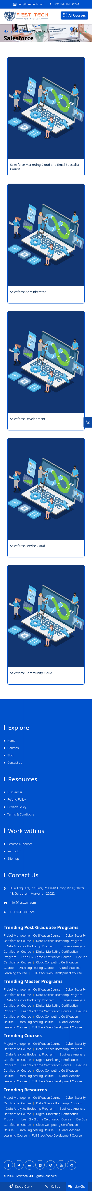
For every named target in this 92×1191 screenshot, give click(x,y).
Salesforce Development (27, 419)
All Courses (77, 15)
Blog (10, 755)
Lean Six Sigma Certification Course (46, 1119)
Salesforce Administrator (28, 292)
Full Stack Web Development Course (57, 1081)
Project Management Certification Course (32, 1097)
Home (8, 31)
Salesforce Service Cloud (27, 545)
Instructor (14, 851)
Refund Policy (16, 799)
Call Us (55, 1186)
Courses (13, 748)
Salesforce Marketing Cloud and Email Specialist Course (44, 166)
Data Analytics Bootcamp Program (30, 1108)
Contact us (14, 762)
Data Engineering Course (36, 1076)
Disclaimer (14, 792)
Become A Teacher (19, 844)
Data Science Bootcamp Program (59, 1103)
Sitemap (13, 858)
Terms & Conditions (20, 814)
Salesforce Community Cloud (31, 673)
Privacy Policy (16, 807)
